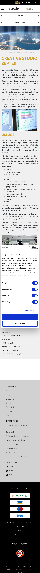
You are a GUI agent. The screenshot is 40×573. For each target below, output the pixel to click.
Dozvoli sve (20, 317)
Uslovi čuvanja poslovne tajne (16, 456)
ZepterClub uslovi (12, 444)
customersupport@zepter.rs (25, 566)
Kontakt (8, 403)
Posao (8, 415)
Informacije (12, 421)
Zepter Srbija (18, 52)
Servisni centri (11, 452)
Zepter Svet (8, 52)
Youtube (11, 475)
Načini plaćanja (20, 489)
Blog (7, 391)
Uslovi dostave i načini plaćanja (17, 440)
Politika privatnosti (12, 448)
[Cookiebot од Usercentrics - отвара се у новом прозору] (29, 247)
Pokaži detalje (29, 310)
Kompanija (11, 386)
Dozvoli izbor (20, 323)
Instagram (11, 470)
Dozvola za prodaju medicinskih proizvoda (17, 427)
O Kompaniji (10, 399)
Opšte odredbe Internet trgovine (17, 436)
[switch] (35, 289)
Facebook (11, 466)
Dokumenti (10, 432)
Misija (8, 395)
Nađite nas (11, 462)
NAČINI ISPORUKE (20, 544)
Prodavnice (10, 411)
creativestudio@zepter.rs (15, 354)
